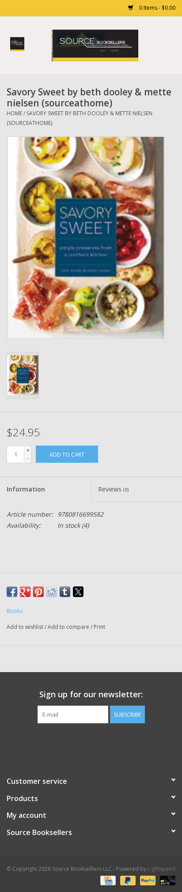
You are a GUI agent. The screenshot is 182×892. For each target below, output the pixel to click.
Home (14, 113)
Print (99, 627)
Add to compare (69, 627)
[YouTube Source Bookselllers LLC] (99, 741)
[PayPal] (147, 880)
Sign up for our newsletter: (91, 694)
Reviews (113, 489)
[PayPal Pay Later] (127, 880)
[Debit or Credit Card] (166, 880)
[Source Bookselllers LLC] (108, 45)
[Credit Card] (107, 880)
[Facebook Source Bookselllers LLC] (67, 741)
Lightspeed (161, 869)
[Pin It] (38, 591)
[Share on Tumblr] (65, 591)
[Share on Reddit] (51, 591)
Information (26, 489)
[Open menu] (17, 44)
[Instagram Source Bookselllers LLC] (115, 741)
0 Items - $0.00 (156, 7)
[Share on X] (78, 591)
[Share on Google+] (25, 591)
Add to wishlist (26, 627)
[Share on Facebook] (12, 591)
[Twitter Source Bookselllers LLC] (83, 741)
